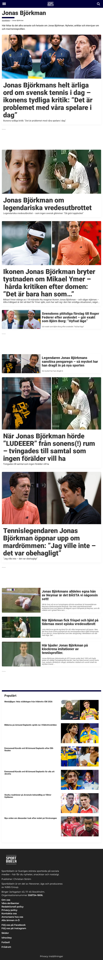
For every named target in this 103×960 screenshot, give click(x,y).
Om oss (6, 900)
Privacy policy (9, 910)
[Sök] (99, 4)
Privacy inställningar (51, 956)
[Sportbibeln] (50, 4)
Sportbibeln (6, 20)
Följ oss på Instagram (14, 928)
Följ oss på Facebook (13, 925)
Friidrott (6, 947)
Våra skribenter (10, 903)
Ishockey (7, 937)
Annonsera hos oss (12, 917)
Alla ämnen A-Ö (11, 920)
